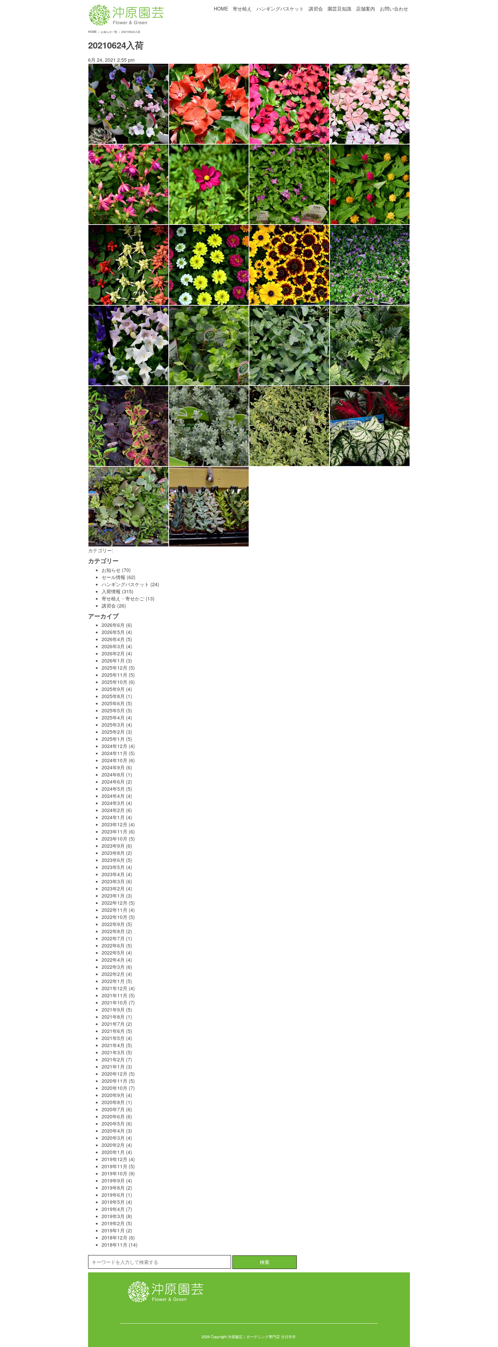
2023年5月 (113, 867)
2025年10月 (114, 681)
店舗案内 (365, 8)
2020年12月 (114, 1073)
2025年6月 (113, 703)
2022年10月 (114, 916)
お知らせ (111, 569)
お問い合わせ (394, 8)
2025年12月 (114, 667)
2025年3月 (113, 724)
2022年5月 (113, 952)
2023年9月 (113, 845)
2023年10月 (114, 838)
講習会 (316, 8)
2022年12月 (114, 902)
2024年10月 (114, 760)
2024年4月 (113, 795)
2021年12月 (114, 988)
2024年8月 (113, 774)
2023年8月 (113, 852)
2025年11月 (114, 674)
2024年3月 (113, 803)
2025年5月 (113, 710)
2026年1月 (113, 660)
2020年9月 (113, 1095)
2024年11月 (114, 753)
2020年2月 (113, 1144)
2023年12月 (114, 824)
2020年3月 (113, 1137)
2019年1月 (113, 1230)
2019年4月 (113, 1209)
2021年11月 (114, 995)
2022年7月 (113, 938)
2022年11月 (114, 909)
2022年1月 (113, 981)
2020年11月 (114, 1080)
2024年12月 (114, 746)
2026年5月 (113, 632)
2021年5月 (113, 1038)
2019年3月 (113, 1216)
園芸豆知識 (339, 8)
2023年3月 (113, 881)
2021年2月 (113, 1059)
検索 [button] (264, 1261)
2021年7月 (113, 1023)
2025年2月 (113, 731)
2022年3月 (113, 966)
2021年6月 (113, 1030)
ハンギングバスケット (280, 8)
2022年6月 (113, 945)
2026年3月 (113, 646)
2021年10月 (114, 1002)
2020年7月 (113, 1109)
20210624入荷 (116, 45)
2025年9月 (113, 689)
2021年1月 (113, 1066)
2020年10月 (114, 1087)
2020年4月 (113, 1130)
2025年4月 (113, 717)
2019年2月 (113, 1223)
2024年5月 (113, 788)
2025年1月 (113, 738)
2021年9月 (113, 1009)
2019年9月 (113, 1180)
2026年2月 (113, 653)
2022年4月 (113, 959)
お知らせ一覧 (109, 32)
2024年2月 (113, 810)
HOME (221, 8)
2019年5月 (113, 1201)
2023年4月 (113, 874)
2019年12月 (114, 1159)
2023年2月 (113, 888)
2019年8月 (113, 1187)
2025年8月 (113, 696)
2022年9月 (113, 924)
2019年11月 (114, 1166)
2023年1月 (113, 895)
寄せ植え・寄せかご (123, 598)
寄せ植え (242, 8)
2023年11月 (114, 831)
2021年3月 (113, 1052)
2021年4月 (113, 1045)
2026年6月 (113, 624)
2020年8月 (113, 1102)
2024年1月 (113, 817)
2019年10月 (114, 1173)
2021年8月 (113, 1016)
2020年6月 (113, 1116)
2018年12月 (114, 1237)
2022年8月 (113, 931)
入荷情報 (111, 591)
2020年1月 (113, 1152)
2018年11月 (114, 1244)
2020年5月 (113, 1123)
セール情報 (113, 577)
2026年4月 (113, 639)
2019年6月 (113, 1194)
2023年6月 (113, 860)
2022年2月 (113, 973)
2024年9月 (113, 767)
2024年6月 (113, 781)
